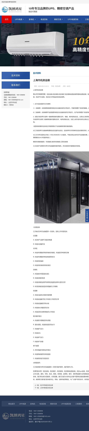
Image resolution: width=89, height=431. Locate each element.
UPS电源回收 (73, 19)
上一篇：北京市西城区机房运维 (44, 385)
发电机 (31, 19)
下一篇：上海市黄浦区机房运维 (44, 388)
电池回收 (44, 19)
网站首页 (11, 404)
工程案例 (78, 404)
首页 (6, 19)
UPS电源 (18, 19)
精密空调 (57, 19)
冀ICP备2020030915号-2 (43, 422)
